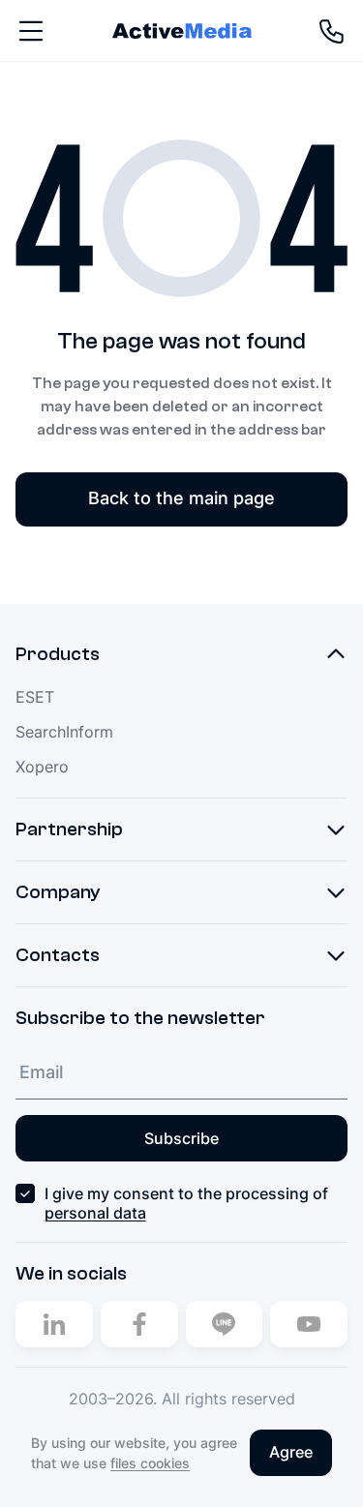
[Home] (182, 30)
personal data (95, 1212)
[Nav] (30, 30)
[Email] (181, 1072)
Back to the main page (181, 498)
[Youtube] (309, 1324)
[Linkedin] (54, 1324)
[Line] (224, 1324)
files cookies (150, 1463)
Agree (291, 1452)
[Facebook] (139, 1324)
